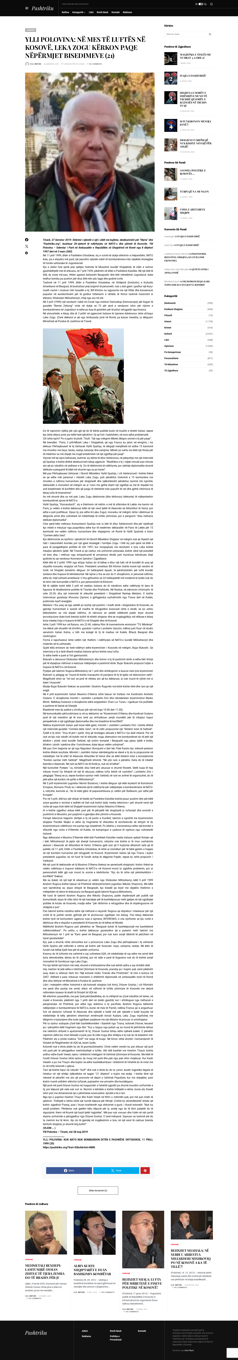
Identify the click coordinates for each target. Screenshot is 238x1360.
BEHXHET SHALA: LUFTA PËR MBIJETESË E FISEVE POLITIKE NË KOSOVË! (142, 1283)
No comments (95, 64)
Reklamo (86, 1336)
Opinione (30, 30)
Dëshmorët (170, 303)
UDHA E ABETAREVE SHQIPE (192, 211)
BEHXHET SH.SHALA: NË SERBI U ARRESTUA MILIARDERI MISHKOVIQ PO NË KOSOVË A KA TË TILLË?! (191, 1258)
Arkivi (85, 1331)
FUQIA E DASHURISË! (193, 75)
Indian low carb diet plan (176, 269)
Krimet (167, 327)
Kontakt (142, 1331)
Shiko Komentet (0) (98, 1190)
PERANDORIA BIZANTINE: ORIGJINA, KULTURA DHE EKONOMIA (185, 257)
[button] (26, 8)
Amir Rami (189, 1350)
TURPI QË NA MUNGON (194, 191)
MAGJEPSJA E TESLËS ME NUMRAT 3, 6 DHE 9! (195, 56)
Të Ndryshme (171, 364)
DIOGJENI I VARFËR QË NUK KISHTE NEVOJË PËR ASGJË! (195, 143)
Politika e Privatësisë (116, 1338)
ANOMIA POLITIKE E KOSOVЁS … (193, 172)
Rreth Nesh (115, 1331)
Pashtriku (43, 8)
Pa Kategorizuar (172, 352)
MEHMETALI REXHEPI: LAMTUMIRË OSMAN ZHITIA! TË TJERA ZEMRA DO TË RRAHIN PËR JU (44, 1271)
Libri (166, 340)
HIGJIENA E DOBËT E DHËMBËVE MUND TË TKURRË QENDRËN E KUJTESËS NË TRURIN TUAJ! (193, 99)
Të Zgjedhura (171, 370)
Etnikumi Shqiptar (173, 309)
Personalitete (171, 358)
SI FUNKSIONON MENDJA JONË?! (195, 123)
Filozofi (168, 315)
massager (169, 236)
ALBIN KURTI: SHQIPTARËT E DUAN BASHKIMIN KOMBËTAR (92, 1269)
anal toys (169, 245)
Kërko (210, 34)
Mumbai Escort (172, 281)
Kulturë (168, 333)
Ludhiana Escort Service (176, 254)
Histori (167, 321)
